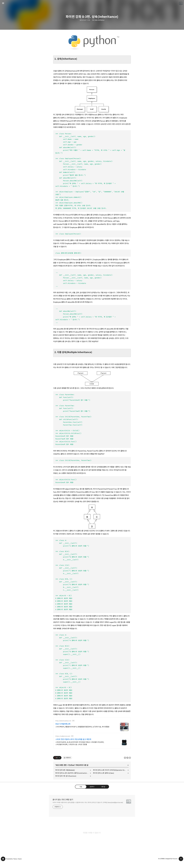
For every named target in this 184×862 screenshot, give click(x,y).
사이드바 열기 (3, 3)
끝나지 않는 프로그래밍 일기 (63, 799)
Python (71, 765)
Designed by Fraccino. (171, 858)
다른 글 (103, 787)
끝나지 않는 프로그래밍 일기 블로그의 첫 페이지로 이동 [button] (92, 3)
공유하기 (92, 787)
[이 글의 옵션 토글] (59, 757)
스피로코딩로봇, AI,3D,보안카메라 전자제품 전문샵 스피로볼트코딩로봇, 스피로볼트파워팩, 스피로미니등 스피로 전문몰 (79, 743)
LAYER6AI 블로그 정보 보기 (180, 3)
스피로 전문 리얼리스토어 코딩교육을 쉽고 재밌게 (73, 739)
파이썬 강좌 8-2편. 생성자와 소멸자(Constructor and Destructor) (73, 773)
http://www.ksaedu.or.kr (63, 721)
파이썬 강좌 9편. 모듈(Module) (65, 770)
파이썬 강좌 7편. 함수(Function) (65, 776)
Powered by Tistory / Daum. (14, 859)
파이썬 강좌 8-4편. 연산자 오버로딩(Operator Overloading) (111, 770)
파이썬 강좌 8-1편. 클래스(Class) (103, 773)
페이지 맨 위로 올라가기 (180, 858)
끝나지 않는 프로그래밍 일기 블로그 (3, 858)
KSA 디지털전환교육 (62, 724)
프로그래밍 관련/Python (98, 20)
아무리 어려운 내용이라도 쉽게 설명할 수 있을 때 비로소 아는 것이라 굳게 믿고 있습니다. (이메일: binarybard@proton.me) (88, 802)
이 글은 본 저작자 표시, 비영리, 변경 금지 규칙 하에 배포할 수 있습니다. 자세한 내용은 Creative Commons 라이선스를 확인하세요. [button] (127, 758)
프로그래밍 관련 (61, 765)
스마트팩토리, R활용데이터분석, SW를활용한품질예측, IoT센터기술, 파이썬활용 (82, 727)
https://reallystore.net (62, 736)
